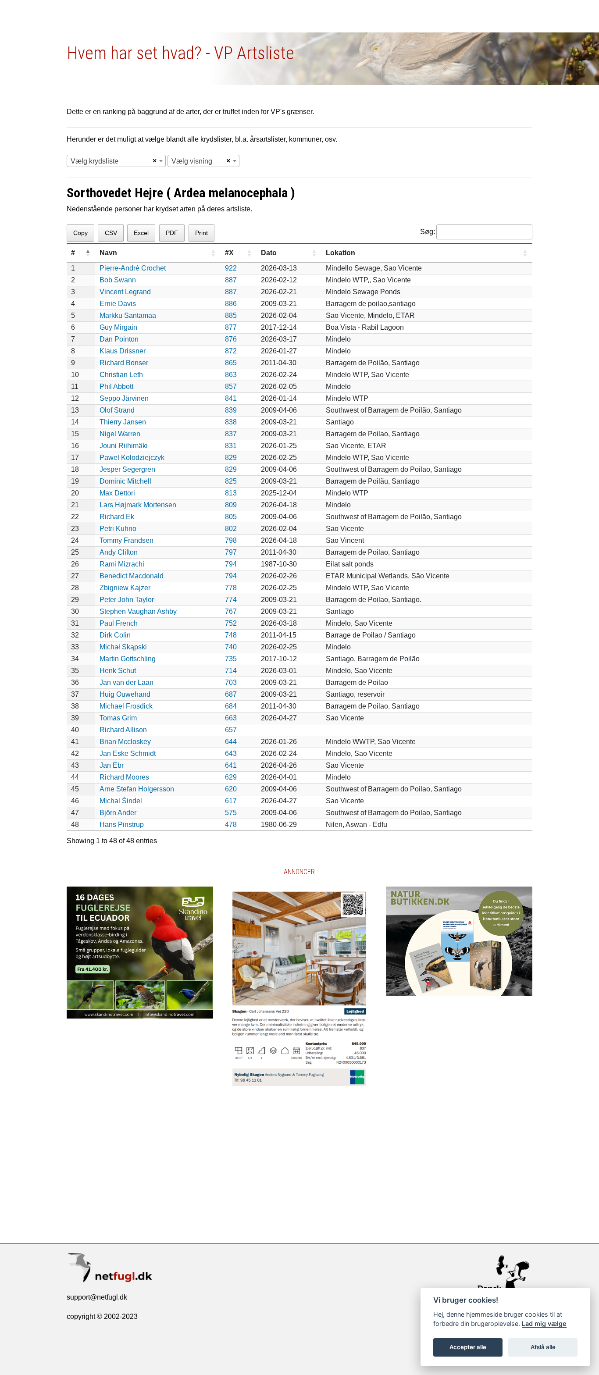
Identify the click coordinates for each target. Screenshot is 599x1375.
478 (231, 824)
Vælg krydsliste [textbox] (94, 161)
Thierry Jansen (123, 422)
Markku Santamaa (128, 315)
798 (231, 540)
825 (231, 481)
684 (231, 706)
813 (231, 493)
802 (231, 528)
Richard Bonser (124, 363)
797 (231, 552)
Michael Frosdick (126, 706)
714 (231, 670)
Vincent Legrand (125, 292)
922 (231, 268)
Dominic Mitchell (125, 481)
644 (231, 741)
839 (231, 410)
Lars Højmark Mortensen (138, 505)
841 (231, 398)
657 (231, 730)
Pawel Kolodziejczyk (132, 457)
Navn (108, 252)
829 (231, 457)
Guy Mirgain (118, 327)
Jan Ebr (112, 765)
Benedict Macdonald (132, 576)
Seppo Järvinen (124, 398)
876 (231, 339)
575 (231, 812)
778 (231, 587)
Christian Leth (121, 374)
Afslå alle (543, 1346)
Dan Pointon (119, 339)
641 (231, 765)
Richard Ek (117, 516)
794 (231, 564)
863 (231, 374)
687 (231, 694)
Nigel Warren (120, 434)
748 (231, 635)
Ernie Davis (118, 303)
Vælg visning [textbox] (191, 161)
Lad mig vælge (544, 1323)
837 (231, 434)
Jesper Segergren (127, 469)
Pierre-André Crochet (133, 268)
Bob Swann (118, 280)
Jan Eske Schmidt (128, 753)
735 (231, 659)
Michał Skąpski (123, 647)
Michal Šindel (121, 801)
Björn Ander (118, 812)
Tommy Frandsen (126, 540)
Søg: (427, 231)
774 (231, 599)
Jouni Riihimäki (124, 445)
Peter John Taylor (127, 599)
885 (231, 315)
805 (231, 516)
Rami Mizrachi (122, 564)
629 (231, 777)
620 (231, 789)
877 (231, 327)
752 (231, 623)
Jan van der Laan (126, 682)
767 (231, 611)
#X (229, 252)
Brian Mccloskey (125, 741)
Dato (269, 252)
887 (231, 280)
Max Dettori (117, 493)
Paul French (119, 623)
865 (231, 363)
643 (231, 753)
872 (231, 351)
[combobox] (116, 161)
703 (231, 682)
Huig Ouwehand (125, 694)
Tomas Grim (118, 718)
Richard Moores (124, 777)
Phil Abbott (116, 386)
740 (231, 647)
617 (231, 801)
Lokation (340, 252)
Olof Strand (117, 410)
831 (231, 445)
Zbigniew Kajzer (125, 587)
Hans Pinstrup (122, 824)
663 (231, 718)
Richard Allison (123, 730)
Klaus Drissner (123, 351)
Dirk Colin (115, 635)
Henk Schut (118, 670)
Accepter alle (467, 1346)
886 (231, 303)
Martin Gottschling (128, 659)
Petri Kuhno (118, 528)
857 (231, 386)
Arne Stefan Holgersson (137, 789)
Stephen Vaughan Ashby (138, 611)
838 (231, 422)
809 (231, 505)
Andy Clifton (119, 552)
